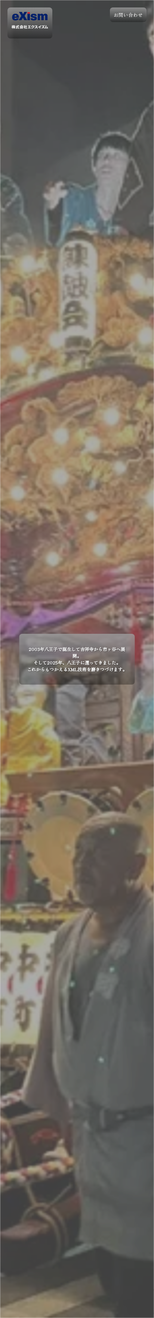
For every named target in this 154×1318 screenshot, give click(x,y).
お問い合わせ (128, 14)
